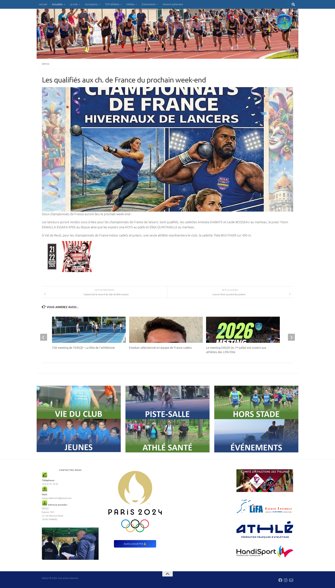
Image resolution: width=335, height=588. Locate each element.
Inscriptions (91, 4)
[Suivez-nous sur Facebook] (280, 580)
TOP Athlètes (112, 4)
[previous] (43, 337)
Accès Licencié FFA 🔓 (135, 544)
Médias (131, 4)
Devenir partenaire (173, 4)
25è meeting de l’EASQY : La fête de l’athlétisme (83, 347)
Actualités (57, 4)
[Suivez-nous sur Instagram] (286, 580)
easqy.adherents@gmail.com (57, 498)
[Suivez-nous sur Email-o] (291, 580)
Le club (74, 4)
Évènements (148, 4)
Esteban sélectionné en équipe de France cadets (160, 347)
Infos (45, 64)
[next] (291, 337)
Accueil (43, 4)
